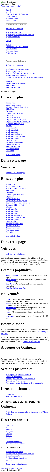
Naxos (8, 312)
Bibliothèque (10, 85)
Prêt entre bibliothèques (14, 142)
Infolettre (9, 126)
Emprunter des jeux (13, 117)
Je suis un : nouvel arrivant (15, 136)
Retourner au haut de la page (16, 464)
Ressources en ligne (13, 88)
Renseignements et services (16, 75)
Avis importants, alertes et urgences (18, 69)
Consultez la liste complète (15, 288)
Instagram (9, 432)
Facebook (9, 425)
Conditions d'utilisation (14, 442)
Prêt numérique (12, 276)
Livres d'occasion (12, 140)
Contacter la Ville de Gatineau (17, 14)
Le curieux (10, 316)
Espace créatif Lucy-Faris (15, 124)
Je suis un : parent (12, 138)
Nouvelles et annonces (14, 71)
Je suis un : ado (11, 128)
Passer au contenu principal (11, 6)
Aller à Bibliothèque (13, 155)
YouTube (9, 436)
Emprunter (9, 115)
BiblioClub (10, 109)
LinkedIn (9, 434)
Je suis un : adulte (12, 130)
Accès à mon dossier (13, 105)
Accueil (8, 12)
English (8, 10)
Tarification (10, 151)
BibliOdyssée (11, 308)
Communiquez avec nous (15, 113)
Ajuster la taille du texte (14, 33)
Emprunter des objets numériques (18, 122)
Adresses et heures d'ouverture (17, 107)
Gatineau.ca (10, 81)
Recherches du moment (14, 29)
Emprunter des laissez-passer (16, 119)
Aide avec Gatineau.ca (14, 396)
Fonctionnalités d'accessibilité (16, 458)
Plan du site (10, 394)
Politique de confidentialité (15, 444)
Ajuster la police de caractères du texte (20, 35)
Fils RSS (9, 438)
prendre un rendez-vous (31, 342)
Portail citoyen (11, 20)
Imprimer (9, 460)
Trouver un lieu (11, 16)
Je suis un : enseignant (14, 134)
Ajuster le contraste (13, 37)
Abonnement (10, 103)
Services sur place (12, 149)
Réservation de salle (13, 144)
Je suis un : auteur (12, 132)
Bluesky (9, 429)
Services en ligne (12, 18)
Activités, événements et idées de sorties (20, 73)
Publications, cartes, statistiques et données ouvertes (24, 77)
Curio (8, 299)
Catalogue (9, 111)
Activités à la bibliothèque (15, 173)
